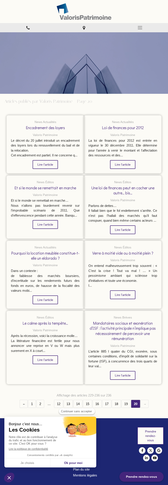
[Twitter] (150, 450)
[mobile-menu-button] (140, 27)
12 (58, 404)
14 (78, 404)
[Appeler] (28, 27)
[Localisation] (84, 27)
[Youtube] (154, 458)
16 (97, 404)
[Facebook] (142, 450)
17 (106, 404)
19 (126, 404)
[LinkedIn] (146, 458)
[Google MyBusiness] (159, 450)
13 (68, 404)
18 (116, 404)
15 (87, 404)
